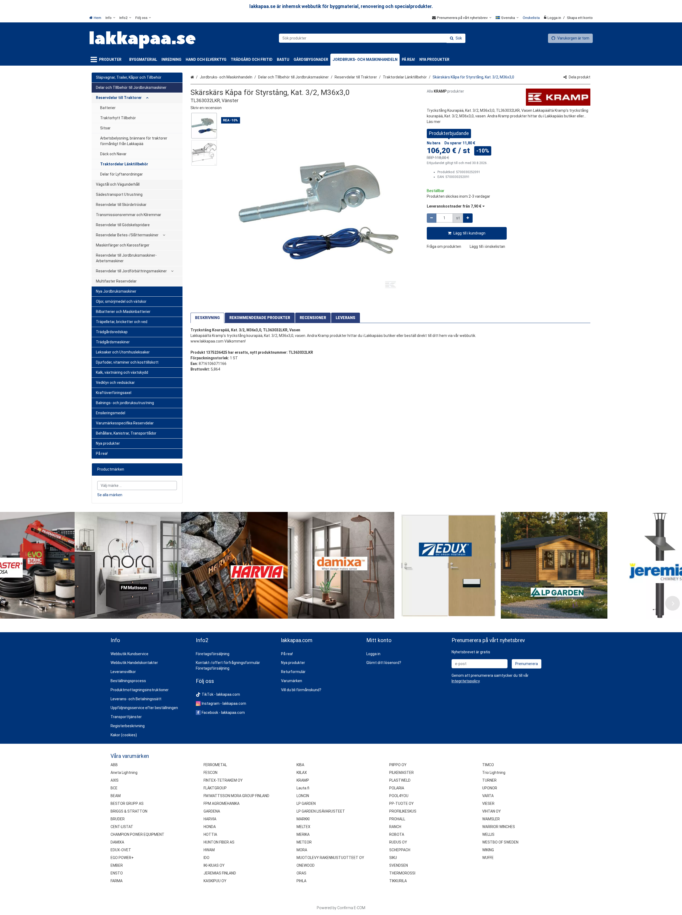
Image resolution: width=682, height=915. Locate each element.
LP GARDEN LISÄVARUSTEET (321, 811)
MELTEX (303, 827)
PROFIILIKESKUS (402, 811)
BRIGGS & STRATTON (129, 811)
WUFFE (488, 858)
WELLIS (488, 834)
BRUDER (118, 819)
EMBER (117, 865)
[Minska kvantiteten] (431, 218)
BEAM (116, 796)
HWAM (209, 850)
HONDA (210, 827)
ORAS (301, 873)
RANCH (395, 827)
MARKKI (303, 819)
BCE (114, 788)
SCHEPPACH (399, 850)
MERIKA (303, 834)
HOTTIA (210, 834)
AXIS (115, 780)
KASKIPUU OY (215, 881)
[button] (206, 108)
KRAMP (303, 780)
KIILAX (302, 772)
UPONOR (489, 788)
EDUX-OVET (121, 850)
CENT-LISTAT (122, 827)
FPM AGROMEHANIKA (221, 803)
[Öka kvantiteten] (468, 218)
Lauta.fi (303, 788)
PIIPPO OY (398, 765)
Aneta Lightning (124, 772)
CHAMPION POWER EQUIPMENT (137, 834)
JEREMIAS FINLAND (220, 873)
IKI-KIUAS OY (214, 865)
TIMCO (488, 765)
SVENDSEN (398, 865)
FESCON (210, 772)
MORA (302, 850)
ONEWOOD (306, 865)
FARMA (117, 881)
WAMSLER (491, 819)
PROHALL (397, 819)
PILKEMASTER (401, 772)
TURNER (489, 780)
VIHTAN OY (491, 811)
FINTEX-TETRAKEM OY (223, 780)
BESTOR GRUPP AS (127, 803)
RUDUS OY (398, 842)
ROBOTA (396, 834)
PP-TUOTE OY (401, 803)
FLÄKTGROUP (215, 788)
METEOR (304, 842)
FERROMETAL (215, 765)
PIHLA (301, 881)
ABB (114, 765)
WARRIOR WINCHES (498, 827)
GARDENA (212, 811)
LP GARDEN (306, 803)
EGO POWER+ (122, 858)
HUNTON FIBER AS (219, 842)
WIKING (488, 850)
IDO (206, 858)
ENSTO (117, 873)
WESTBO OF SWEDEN (500, 842)
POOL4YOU (398, 796)
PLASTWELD (400, 780)
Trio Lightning (493, 772)
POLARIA (396, 788)
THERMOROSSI (402, 873)
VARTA (488, 796)
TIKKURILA (398, 881)
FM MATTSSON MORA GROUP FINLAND (236, 796)
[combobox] (372, 38)
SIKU (393, 858)
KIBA (300, 765)
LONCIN (303, 796)
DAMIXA (117, 842)
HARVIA (210, 819)
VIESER (488, 803)
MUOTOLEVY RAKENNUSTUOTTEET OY (330, 858)
